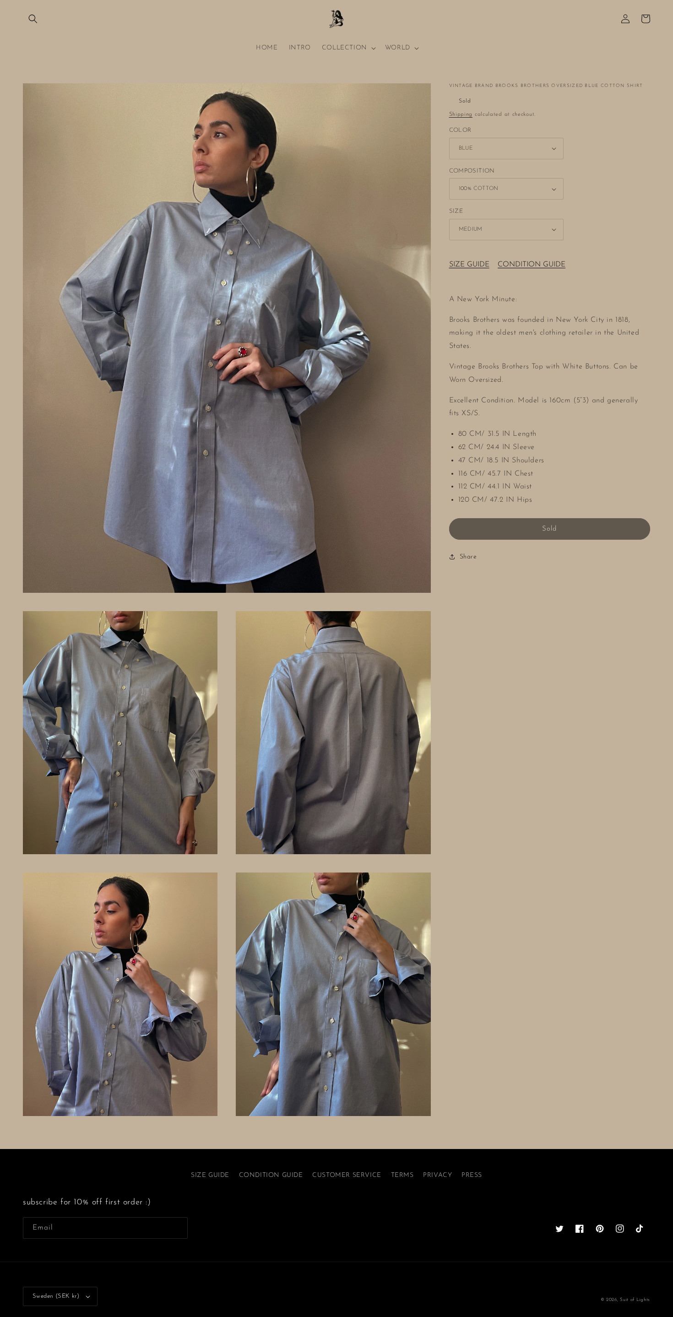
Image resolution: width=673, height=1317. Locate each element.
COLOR (460, 130)
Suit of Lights (635, 1299)
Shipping (461, 114)
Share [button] (468, 556)
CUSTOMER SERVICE (346, 1175)
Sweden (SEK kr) (56, 1296)
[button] (33, 19)
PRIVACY (437, 1175)
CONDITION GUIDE (531, 264)
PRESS (471, 1175)
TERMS (402, 1175)
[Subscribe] (177, 1228)
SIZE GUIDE (469, 264)
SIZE (456, 211)
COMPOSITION (472, 171)
